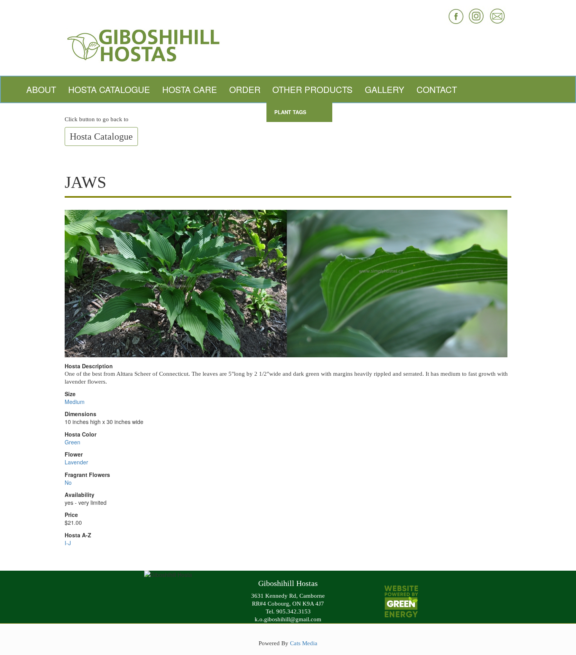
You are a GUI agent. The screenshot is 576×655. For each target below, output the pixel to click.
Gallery (384, 89)
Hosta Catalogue (109, 89)
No (68, 482)
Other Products (312, 89)
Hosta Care (189, 89)
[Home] (288, 44)
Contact (437, 89)
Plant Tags (290, 112)
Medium (75, 402)
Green (72, 442)
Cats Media (303, 643)
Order (245, 89)
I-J (68, 543)
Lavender (76, 462)
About (41, 89)
